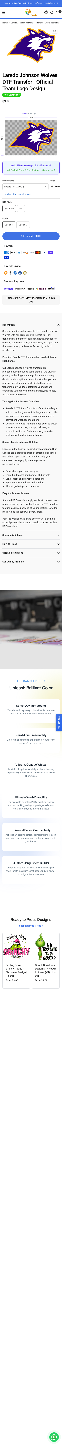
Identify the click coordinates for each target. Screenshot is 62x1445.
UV (20, 208)
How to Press (9, 544)
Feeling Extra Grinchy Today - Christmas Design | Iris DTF (16, 970)
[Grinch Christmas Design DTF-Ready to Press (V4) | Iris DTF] (45, 946)
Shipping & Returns (12, 535)
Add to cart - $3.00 (31, 236)
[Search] (52, 12)
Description (8, 324)
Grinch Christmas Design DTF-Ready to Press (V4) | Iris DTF (45, 970)
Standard (9, 208)
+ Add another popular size (16, 194)
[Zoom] (54, 31)
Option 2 (23, 224)
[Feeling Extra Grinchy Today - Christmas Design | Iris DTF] (16, 946)
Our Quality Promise (13, 561)
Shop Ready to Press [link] (30, 926)
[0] (57, 12)
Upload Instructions (12, 552)
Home (5, 23)
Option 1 (9, 224)
